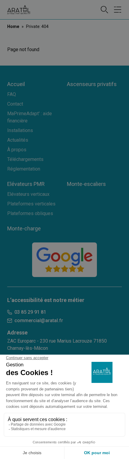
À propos (16, 149)
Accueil (16, 84)
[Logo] (18, 9)
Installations (20, 130)
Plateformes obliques (30, 213)
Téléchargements (25, 159)
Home (13, 26)
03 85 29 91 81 (30, 312)
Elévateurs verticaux (28, 194)
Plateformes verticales (31, 204)
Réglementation (23, 169)
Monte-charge (24, 228)
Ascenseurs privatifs (92, 84)
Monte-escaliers (86, 184)
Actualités (17, 140)
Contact (15, 104)
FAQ (11, 94)
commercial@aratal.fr (38, 320)
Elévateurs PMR (26, 184)
